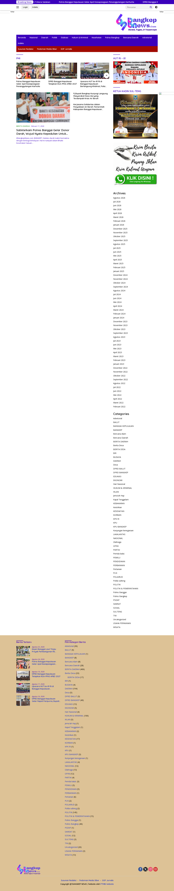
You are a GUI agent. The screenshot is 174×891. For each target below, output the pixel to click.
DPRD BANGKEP (120, 472)
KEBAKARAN (119, 503)
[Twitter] (145, 869)
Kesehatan (96, 37)
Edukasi (64, 37)
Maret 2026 (118, 217)
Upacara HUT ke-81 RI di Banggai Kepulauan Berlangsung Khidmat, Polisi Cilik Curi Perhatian (60, 84)
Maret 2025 (118, 263)
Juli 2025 (117, 248)
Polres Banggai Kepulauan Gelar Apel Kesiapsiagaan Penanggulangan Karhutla (70, 2)
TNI (114, 615)
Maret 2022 (118, 402)
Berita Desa (118, 445)
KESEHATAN (118, 511)
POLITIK (117, 584)
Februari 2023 (119, 360)
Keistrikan (117, 507)
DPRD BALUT (119, 468)
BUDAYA (117, 457)
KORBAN (117, 515)
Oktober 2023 (119, 329)
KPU (115, 522)
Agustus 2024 (119, 290)
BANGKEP (117, 430)
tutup (12, 12)
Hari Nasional (119, 484)
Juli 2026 (117, 201)
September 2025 (120, 240)
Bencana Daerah (131, 37)
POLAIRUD (118, 577)
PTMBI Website (107, 884)
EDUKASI (117, 476)
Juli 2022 (117, 387)
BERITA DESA (119, 449)
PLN (115, 573)
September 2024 (120, 286)
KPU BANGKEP (120, 526)
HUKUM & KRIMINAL (122, 488)
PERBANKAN (119, 565)
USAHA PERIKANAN (122, 623)
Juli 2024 (117, 294)
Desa (115, 464)
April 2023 (117, 352)
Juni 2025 (117, 252)
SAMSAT (117, 604)
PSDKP (116, 600)
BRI (114, 453)
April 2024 (117, 306)
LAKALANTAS (119, 534)
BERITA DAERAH (23, 126)
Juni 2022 (117, 391)
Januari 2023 (118, 364)
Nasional (34, 37)
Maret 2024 (118, 310)
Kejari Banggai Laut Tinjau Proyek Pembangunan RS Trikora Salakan (44, 650)
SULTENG (117, 611)
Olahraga (117, 542)
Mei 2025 (117, 255)
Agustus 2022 (119, 383)
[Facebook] (140, 869)
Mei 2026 (117, 209)
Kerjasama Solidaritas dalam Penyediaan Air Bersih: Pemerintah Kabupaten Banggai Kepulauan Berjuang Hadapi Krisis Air (88, 107)
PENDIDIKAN (119, 561)
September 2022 (120, 379)
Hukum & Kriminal (80, 37)
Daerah (44, 37)
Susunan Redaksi (25, 49)
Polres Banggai (120, 592)
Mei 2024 (117, 302)
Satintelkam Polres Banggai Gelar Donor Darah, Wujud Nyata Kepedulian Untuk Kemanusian (42, 133)
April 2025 (117, 259)
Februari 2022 (119, 406)
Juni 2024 (117, 298)
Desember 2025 (120, 228)
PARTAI (116, 550)
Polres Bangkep (112, 37)
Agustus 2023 (119, 337)
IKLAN (116, 492)
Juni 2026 (117, 205)
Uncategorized (119, 619)
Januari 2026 (118, 224)
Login (25, 7)
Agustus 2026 (119, 198)
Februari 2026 (119, 221)
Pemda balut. (119, 553)
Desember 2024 (120, 275)
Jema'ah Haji (118, 495)
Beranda (22, 37)
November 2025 (120, 232)
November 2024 (120, 279)
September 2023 (120, 333)
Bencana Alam (119, 433)
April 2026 (117, 213)
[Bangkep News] (136, 22)
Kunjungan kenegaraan (123, 530)
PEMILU (116, 557)
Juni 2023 (117, 344)
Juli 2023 (117, 340)
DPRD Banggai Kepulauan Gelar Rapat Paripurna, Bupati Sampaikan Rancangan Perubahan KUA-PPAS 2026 (94, 84)
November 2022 (120, 371)
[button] (151, 7)
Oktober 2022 (119, 375)
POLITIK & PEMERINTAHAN (125, 588)
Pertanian (117, 569)
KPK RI (116, 519)
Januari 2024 (118, 317)
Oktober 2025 (119, 236)
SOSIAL (116, 608)
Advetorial (147, 37)
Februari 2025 (119, 267)
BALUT (116, 422)
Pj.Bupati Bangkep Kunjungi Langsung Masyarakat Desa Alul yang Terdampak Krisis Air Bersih (90, 96)
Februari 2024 (119, 313)
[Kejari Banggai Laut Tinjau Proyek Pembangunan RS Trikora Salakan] (23, 651)
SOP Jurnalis (66, 49)
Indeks (35, 7)
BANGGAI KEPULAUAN (123, 426)
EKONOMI (117, 480)
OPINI (116, 546)
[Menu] (18, 7)
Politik (54, 37)
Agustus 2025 (119, 244)
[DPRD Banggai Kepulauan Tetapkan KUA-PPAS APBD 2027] (30, 71)
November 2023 (120, 325)
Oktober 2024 (119, 282)
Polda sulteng (119, 580)
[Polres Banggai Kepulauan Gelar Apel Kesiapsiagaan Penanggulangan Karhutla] (23, 663)
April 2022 (117, 398)
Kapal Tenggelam (121, 499)
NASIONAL (118, 538)
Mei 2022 (117, 395)
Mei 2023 (117, 348)
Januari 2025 (118, 271)
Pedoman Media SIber (47, 49)
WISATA (116, 627)
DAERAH (117, 461)
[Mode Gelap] (156, 7)
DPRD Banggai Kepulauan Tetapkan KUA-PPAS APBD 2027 (144, 2)
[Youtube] (155, 869)
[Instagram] (150, 869)
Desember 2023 (120, 321)
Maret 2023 (118, 356)
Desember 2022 (120, 368)
